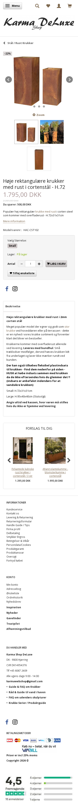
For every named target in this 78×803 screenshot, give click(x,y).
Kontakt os (12, 513)
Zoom (40, 115)
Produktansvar (15, 552)
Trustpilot (13, 623)
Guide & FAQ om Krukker (24, 686)
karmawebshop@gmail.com (24, 681)
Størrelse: (17, 240)
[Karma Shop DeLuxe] (39, 21)
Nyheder (12, 612)
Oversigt (11, 556)
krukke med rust (45, 211)
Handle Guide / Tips (18, 525)
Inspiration (13, 607)
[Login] (59, 5)
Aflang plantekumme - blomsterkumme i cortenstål (55, 472)
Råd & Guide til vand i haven (27, 692)
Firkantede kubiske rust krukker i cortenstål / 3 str (23, 472)
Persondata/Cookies (18, 544)
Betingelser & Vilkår (17, 540)
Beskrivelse (12, 306)
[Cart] (69, 5)
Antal (11, 264)
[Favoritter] (48, 5)
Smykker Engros (15, 536)
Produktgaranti (15, 548)
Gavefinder (13, 618)
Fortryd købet (14, 560)
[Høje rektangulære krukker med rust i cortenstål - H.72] (39, 79)
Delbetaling (13, 533)
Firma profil (13, 529)
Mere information (14, 221)
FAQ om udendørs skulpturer (27, 697)
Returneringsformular (19, 521)
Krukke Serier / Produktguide (27, 702)
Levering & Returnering (19, 517)
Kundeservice (14, 509)
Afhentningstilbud (18, 628)
